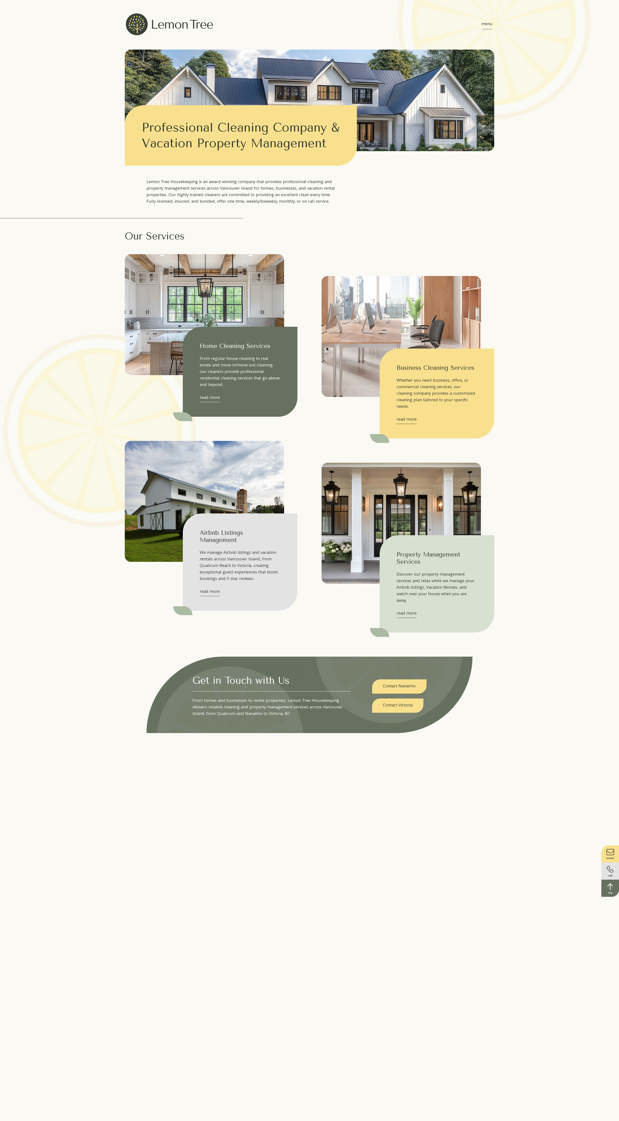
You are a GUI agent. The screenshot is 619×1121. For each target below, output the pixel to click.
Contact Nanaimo (399, 686)
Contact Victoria (398, 705)
